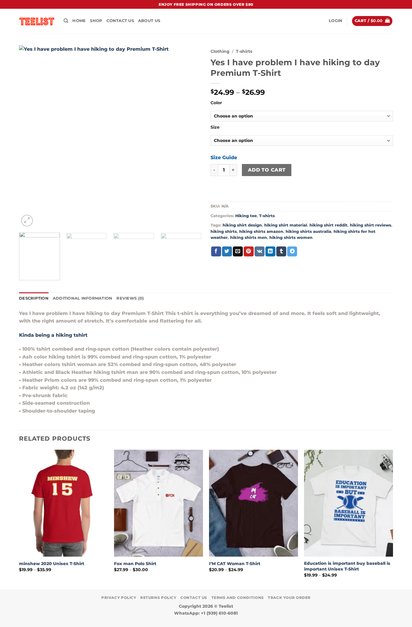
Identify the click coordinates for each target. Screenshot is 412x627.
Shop (96, 20)
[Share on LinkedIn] (270, 251)
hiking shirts (224, 231)
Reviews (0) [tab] (130, 298)
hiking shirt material (285, 225)
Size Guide (224, 157)
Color (216, 103)
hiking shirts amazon (261, 231)
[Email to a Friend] (238, 251)
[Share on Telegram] (292, 251)
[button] (335, 21)
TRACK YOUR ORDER (289, 597)
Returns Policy (158, 597)
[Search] (66, 21)
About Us (149, 20)
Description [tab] (34, 298)
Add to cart (267, 170)
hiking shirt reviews (370, 225)
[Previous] (30, 136)
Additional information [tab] (83, 298)
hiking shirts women (290, 237)
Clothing (220, 51)
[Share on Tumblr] (281, 251)
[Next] (190, 136)
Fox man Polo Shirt (135, 563)
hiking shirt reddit (328, 225)
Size (215, 127)
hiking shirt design (242, 225)
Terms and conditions (237, 597)
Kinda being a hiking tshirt (53, 335)
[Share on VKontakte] (260, 251)
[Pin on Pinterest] (249, 251)
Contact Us (120, 20)
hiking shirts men (248, 237)
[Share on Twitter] (227, 251)
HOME (79, 20)
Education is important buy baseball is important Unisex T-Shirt (347, 566)
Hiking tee (246, 216)
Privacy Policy (118, 597)
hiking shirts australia (308, 231)
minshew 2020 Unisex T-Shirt (51, 563)
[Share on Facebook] (216, 251)
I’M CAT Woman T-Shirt (234, 563)
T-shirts (244, 51)
